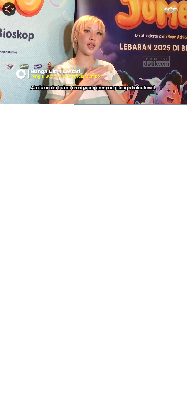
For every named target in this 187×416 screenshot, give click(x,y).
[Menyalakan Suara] (9, 9)
